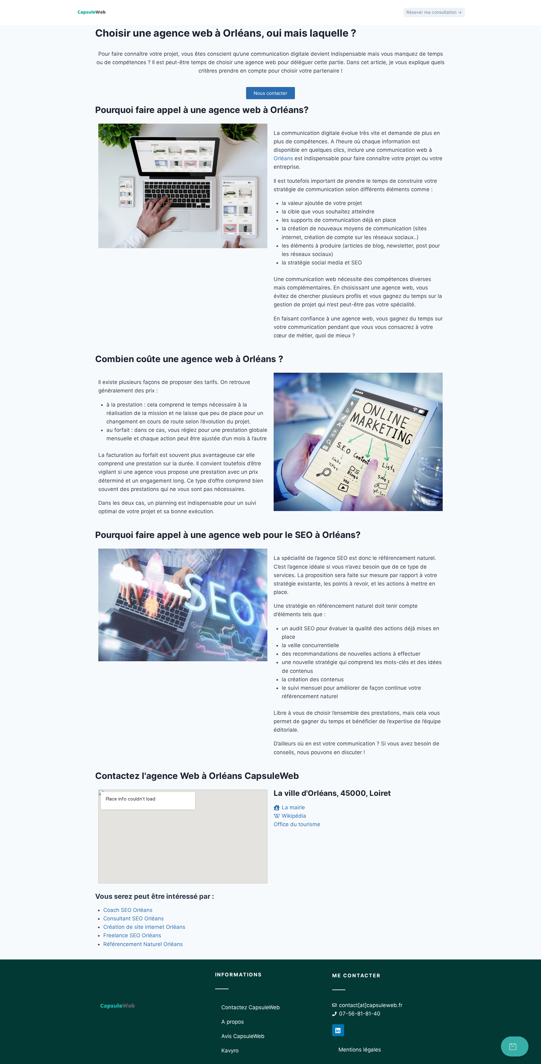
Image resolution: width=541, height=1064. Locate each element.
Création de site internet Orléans (144, 927)
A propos (232, 1022)
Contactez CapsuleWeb (250, 1007)
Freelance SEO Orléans (132, 935)
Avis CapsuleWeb (243, 1036)
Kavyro (230, 1050)
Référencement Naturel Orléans (143, 944)
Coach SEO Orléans (127, 910)
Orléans (283, 158)
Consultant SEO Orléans (133, 918)
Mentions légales (359, 1049)
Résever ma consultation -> (434, 12)
